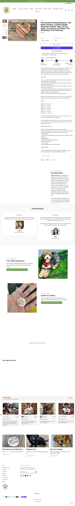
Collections (23, 8)
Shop (31, 8)
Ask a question (46, 155)
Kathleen (44, 416)
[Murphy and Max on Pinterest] (30, 475)
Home (14, 8)
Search (3, 465)
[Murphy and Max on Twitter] (28, 475)
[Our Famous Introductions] (13, 441)
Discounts (4, 469)
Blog (37, 11)
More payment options (57, 50)
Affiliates (4, 481)
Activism (38, 8)
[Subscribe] (36, 472)
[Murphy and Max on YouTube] (25, 475)
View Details (7, 454)
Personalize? (58, 38)
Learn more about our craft (51, 302)
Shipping (4, 473)
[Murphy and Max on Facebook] (23, 475)
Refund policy (5, 479)
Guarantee (4, 471)
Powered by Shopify (37, 501)
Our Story (48, 8)
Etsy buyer (63, 416)
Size (42, 38)
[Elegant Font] (37, 441)
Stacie (24, 416)
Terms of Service (5, 477)
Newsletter (58, 8)
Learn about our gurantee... (17, 269)
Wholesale (4, 475)
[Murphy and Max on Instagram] (21, 475)
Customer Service (5, 467)
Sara (6, 416)
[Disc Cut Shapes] (61, 441)
